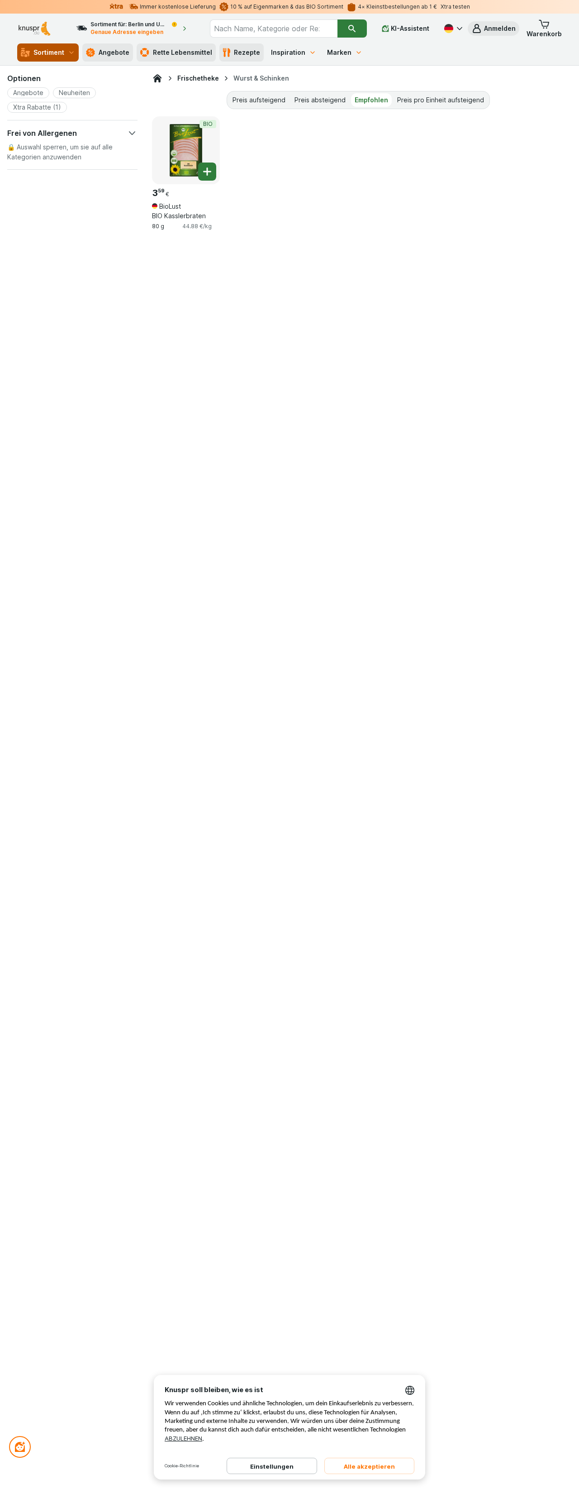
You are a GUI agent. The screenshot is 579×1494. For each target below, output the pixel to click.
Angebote (114, 52)
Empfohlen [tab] (371, 100)
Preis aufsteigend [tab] (259, 100)
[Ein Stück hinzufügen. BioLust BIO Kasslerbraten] (207, 172)
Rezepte (247, 52)
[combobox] (273, 28)
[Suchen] (352, 28)
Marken (339, 52)
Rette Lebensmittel (182, 52)
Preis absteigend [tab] (320, 100)
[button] (493, 28)
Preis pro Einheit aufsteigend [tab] (440, 100)
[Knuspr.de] (157, 78)
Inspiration (288, 52)
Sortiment (48, 52)
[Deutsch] (452, 28)
